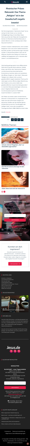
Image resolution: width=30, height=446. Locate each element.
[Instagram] (15, 351)
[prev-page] (2, 192)
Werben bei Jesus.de (6, 288)
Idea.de (8, 112)
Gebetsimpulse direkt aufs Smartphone (13, 310)
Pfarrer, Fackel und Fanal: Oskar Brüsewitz (11, 423)
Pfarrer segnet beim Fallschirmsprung (10, 412)
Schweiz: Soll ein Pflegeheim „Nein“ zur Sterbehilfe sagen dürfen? (13, 145)
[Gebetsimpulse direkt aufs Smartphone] (15, 303)
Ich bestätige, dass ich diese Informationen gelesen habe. (15, 234)
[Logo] (11, 347)
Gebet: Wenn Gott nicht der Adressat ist (13, 188)
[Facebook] (12, 119)
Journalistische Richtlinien (7, 279)
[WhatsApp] (22, 119)
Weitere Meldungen (22, 25)
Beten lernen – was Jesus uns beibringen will (11, 415)
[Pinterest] (18, 119)
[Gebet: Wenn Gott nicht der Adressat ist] (15, 179)
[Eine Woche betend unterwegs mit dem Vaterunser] (15, 157)
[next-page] (4, 192)
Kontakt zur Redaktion (6, 278)
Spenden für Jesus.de (6, 287)
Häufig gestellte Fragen (6, 282)
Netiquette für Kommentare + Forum (9, 284)
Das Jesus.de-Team (5, 281)
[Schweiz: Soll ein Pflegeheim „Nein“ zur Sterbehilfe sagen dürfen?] (15, 136)
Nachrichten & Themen (9, 25)
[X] (15, 119)
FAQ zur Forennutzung (6, 285)
